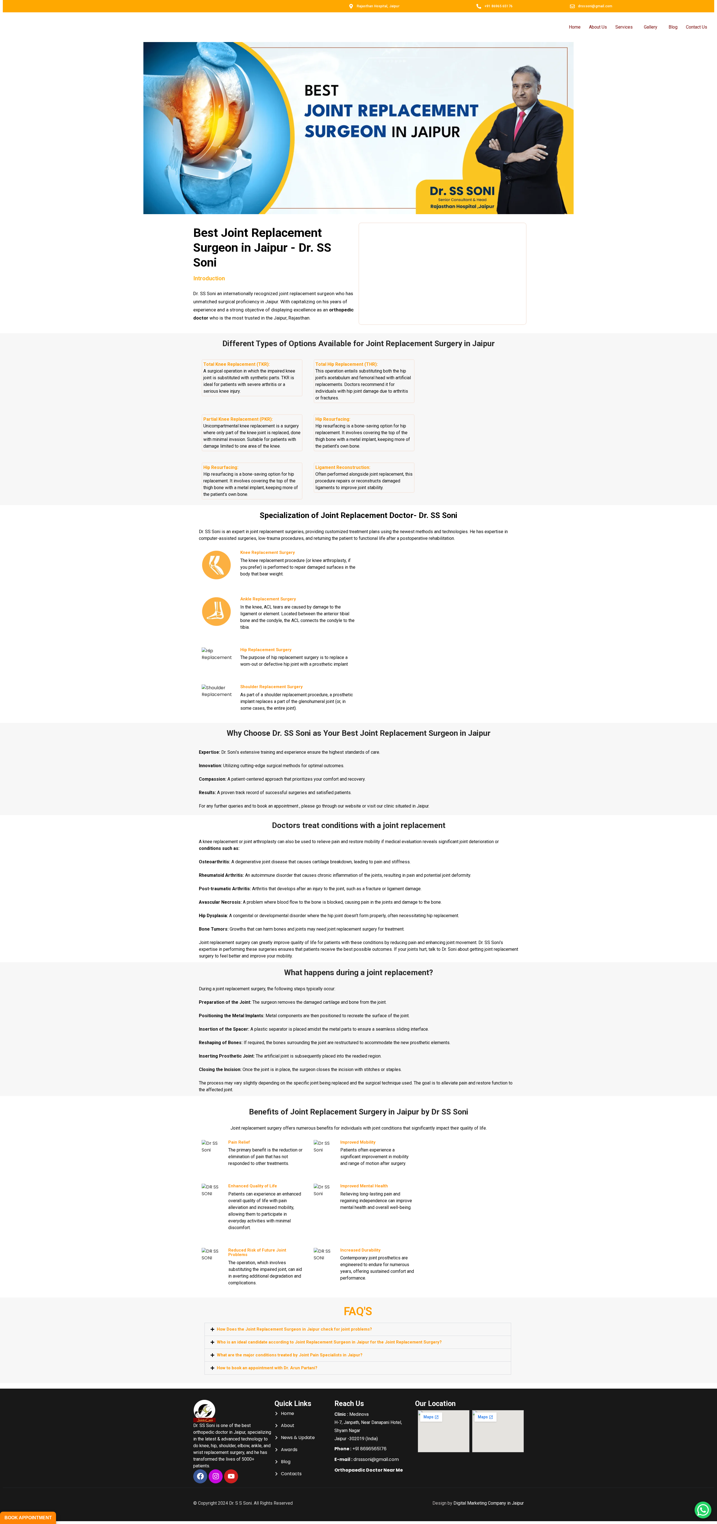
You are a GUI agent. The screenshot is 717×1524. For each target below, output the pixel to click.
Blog (673, 27)
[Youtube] (231, 1476)
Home (575, 27)
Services (624, 27)
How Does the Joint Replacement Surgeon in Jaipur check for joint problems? (294, 1329)
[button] (358, 1329)
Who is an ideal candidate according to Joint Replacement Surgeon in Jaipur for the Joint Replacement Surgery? (329, 1342)
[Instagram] (216, 1476)
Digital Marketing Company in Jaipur (488, 1503)
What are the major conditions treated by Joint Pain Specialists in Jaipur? (289, 1355)
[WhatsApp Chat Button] (703, 1510)
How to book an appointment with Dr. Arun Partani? (267, 1367)
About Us (598, 27)
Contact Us (696, 27)
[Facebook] (200, 1476)
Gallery (650, 27)
